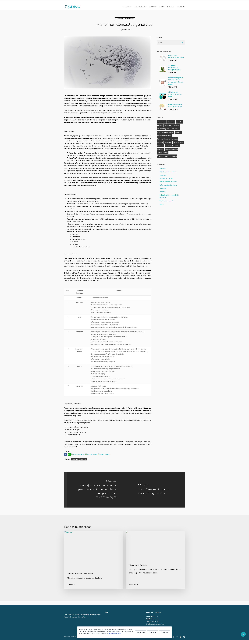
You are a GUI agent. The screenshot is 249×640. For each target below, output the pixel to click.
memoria (160, 142)
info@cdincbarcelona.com (155, 624)
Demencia (163, 175)
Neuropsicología (178, 142)
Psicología (160, 146)
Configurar (164, 632)
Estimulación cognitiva (164, 135)
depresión (176, 125)
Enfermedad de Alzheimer (125, 19)
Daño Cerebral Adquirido (168, 172)
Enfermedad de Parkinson (165, 132)
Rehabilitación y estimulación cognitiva (169, 196)
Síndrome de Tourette (172, 146)
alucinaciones (161, 122)
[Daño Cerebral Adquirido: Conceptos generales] (157, 490)
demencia (168, 125)
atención (160, 125)
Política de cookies (115, 633)
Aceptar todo (140, 632)
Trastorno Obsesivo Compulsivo (167, 156)
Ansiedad (163, 168)
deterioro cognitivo (163, 129)
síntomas (83, 459)
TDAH (162, 204)
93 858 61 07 (154, 621)
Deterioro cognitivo (166, 178)
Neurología (168, 142)
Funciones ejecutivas (163, 139)
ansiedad (179, 122)
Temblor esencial (162, 152)
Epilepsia (178, 132)
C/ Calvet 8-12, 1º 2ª (153, 616)
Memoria (163, 192)
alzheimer (75, 459)
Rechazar (153, 632)
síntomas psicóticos (171, 149)
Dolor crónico (175, 129)
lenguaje (175, 139)
